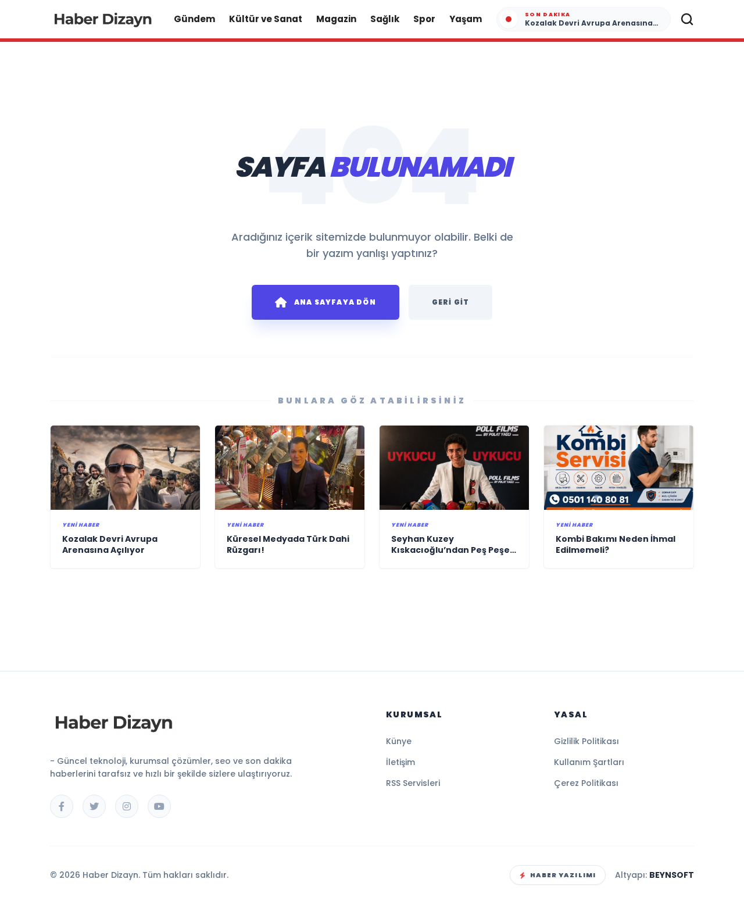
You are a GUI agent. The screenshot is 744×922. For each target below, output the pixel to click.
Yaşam (465, 19)
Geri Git (451, 302)
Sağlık (384, 19)
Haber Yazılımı (563, 875)
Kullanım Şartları (589, 762)
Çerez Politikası (586, 783)
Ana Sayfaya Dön (335, 302)
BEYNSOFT (671, 875)
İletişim (400, 762)
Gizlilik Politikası (586, 741)
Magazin (336, 19)
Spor (424, 19)
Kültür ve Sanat (265, 19)
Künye (399, 741)
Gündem (194, 19)
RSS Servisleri (413, 783)
